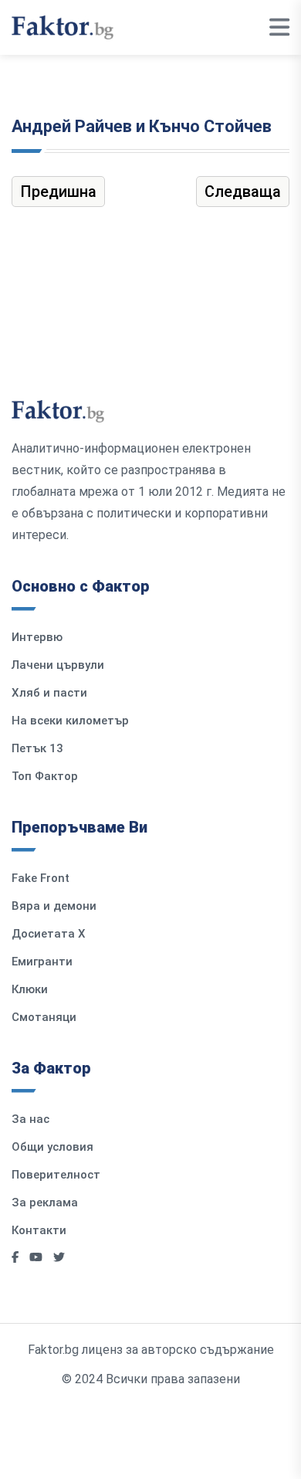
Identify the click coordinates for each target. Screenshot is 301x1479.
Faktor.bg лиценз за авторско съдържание (151, 1349)
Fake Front (40, 878)
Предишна (58, 191)
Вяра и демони (54, 906)
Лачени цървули (58, 665)
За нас (30, 1119)
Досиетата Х (49, 934)
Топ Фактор (45, 776)
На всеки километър (70, 721)
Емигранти (42, 961)
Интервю (37, 637)
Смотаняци (44, 1017)
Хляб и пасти (49, 693)
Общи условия (52, 1147)
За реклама (45, 1202)
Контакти (39, 1230)
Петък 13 (37, 748)
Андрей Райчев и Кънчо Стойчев (142, 126)
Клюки (30, 989)
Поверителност (56, 1175)
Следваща (243, 191)
